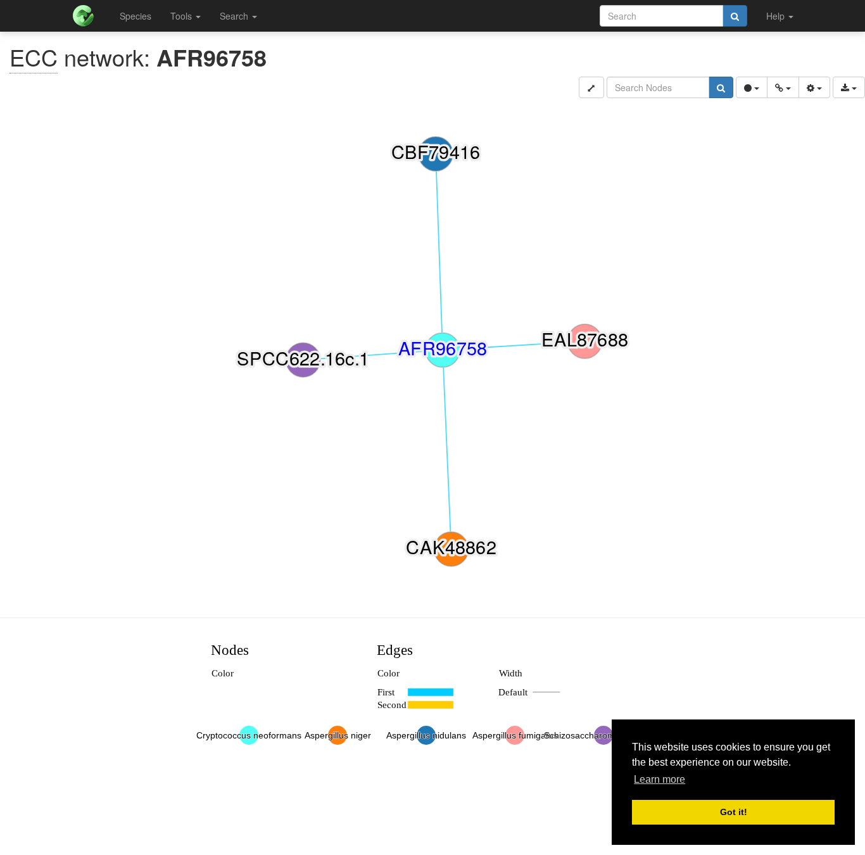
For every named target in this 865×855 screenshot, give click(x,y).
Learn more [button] (659, 779)
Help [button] (776, 16)
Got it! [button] (733, 812)
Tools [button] (182, 16)
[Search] (735, 16)
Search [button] (235, 16)
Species (135, 16)
